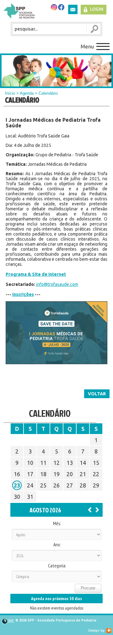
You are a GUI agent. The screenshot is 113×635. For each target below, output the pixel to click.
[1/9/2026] (97, 509)
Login (96, 9)
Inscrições (23, 294)
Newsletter (73, 9)
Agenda (27, 93)
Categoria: (57, 566)
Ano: (57, 545)
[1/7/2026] (90, 509)
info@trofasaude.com (57, 284)
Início (10, 93)
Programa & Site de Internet (36, 274)
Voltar (97, 393)
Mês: (57, 523)
